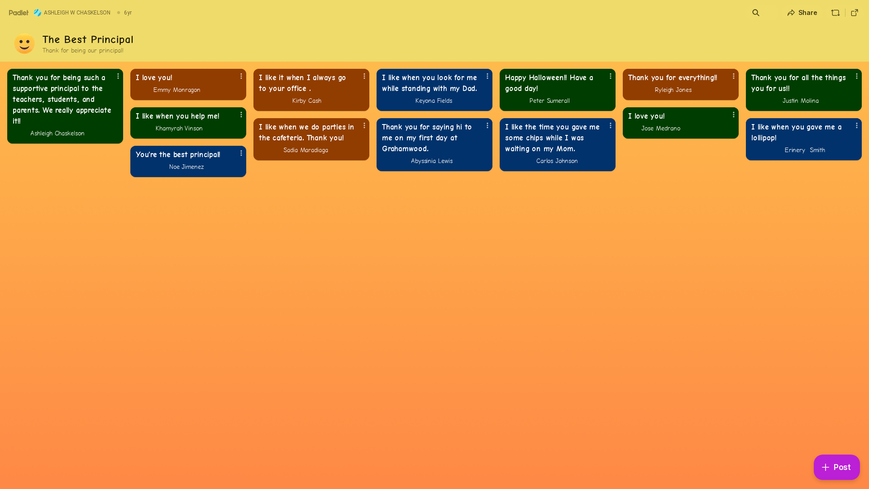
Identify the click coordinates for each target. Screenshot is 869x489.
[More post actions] (118, 76)
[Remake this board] (835, 12)
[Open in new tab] (854, 12)
